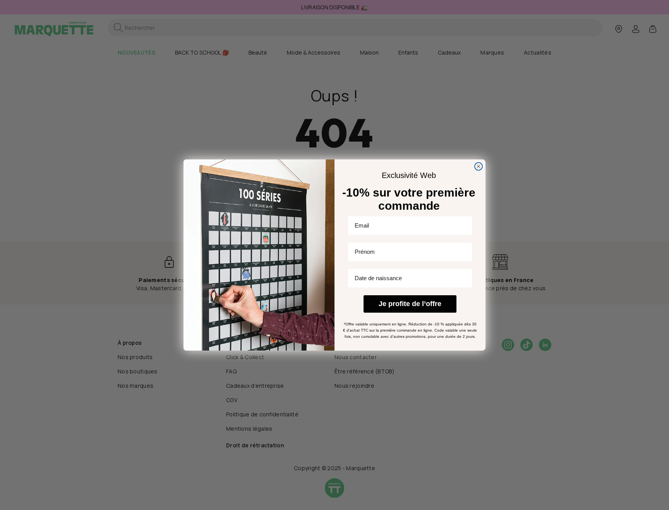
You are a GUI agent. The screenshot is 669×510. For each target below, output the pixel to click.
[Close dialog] (478, 166)
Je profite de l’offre (410, 304)
